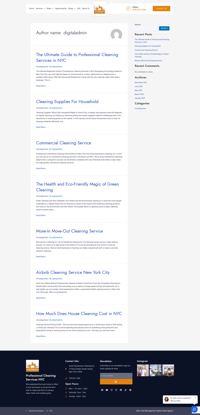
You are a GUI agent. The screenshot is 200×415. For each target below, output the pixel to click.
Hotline (135, 7)
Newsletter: (106, 361)
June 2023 (139, 86)
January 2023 (140, 98)
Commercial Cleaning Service (63, 143)
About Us (86, 8)
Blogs (70, 8)
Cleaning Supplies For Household (67, 101)
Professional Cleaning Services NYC (41, 377)
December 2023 (141, 82)
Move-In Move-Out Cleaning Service (69, 231)
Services (39, 8)
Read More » (41, 86)
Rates (49, 8)
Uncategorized (42, 67)
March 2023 (139, 94)
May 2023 (138, 90)
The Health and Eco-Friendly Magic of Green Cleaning (77, 187)
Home (31, 8)
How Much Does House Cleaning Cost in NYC (79, 313)
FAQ (78, 8)
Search (138, 25)
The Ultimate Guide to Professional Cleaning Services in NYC (77, 57)
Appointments (61, 8)
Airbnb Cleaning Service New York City (73, 272)
